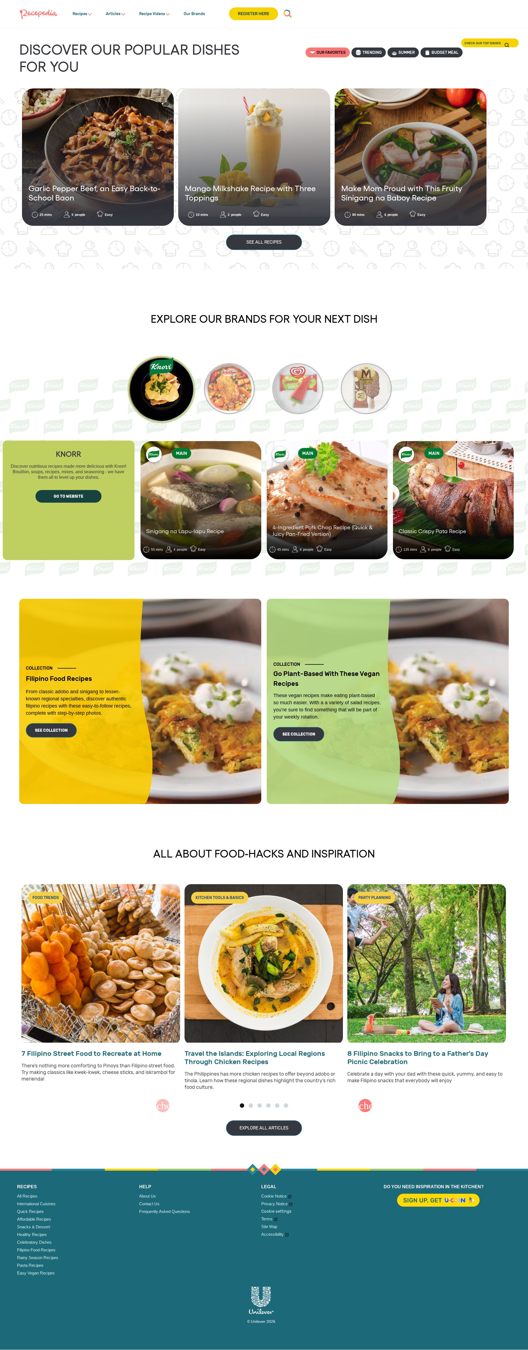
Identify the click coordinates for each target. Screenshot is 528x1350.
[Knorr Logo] (154, 454)
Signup (439, 1200)
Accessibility (272, 1234)
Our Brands (194, 14)
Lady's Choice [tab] (229, 388)
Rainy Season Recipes (37, 1257)
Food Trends (45, 897)
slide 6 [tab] (286, 1105)
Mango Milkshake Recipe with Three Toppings (250, 192)
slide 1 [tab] (242, 1105)
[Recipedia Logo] (38, 14)
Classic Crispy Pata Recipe (432, 531)
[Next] (365, 1105)
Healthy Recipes (32, 1234)
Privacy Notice (274, 1203)
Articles (113, 14)
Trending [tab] (372, 52)
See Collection (51, 730)
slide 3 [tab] (259, 1105)
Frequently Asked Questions (164, 1211)
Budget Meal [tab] (444, 52)
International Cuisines (36, 1203)
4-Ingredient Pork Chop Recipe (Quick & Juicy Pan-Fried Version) (323, 530)
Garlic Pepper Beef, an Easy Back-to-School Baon (94, 192)
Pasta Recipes (30, 1265)
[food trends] (100, 964)
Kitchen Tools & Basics (220, 897)
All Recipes (27, 1196)
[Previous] (162, 1105)
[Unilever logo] (261, 1312)
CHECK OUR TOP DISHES (507, 45)
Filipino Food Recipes (36, 1250)
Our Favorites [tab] (331, 52)
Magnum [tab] (366, 388)
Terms (267, 1219)
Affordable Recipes (34, 1219)
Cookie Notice (274, 1196)
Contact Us (149, 1203)
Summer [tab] (406, 52)
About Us (147, 1196)
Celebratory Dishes (34, 1242)
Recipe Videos (152, 14)
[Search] (288, 14)
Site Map (269, 1226)
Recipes (80, 14)
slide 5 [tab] (277, 1105)
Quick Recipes (30, 1211)
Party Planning (374, 897)
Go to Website (68, 496)
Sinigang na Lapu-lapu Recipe (185, 531)
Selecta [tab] (298, 388)
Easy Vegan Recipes (36, 1273)
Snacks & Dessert (33, 1226)
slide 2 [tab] (251, 1105)
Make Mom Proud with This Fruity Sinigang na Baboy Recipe (401, 192)
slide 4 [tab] (268, 1105)
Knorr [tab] (161, 389)
